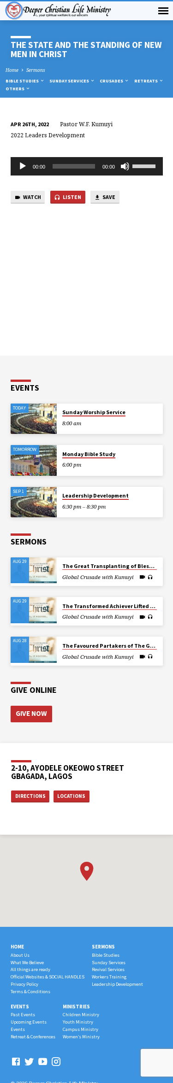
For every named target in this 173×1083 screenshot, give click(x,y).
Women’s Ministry (81, 1037)
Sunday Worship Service (93, 412)
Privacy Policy (24, 984)
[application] (87, 166)
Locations (71, 796)
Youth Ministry (78, 1022)
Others (15, 89)
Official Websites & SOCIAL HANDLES (47, 977)
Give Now (31, 713)
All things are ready (30, 969)
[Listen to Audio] (150, 577)
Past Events (23, 1015)
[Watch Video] (142, 576)
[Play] (22, 166)
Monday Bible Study (88, 454)
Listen (71, 196)
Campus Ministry (80, 1029)
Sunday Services (69, 81)
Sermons (35, 70)
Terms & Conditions (30, 992)
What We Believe (27, 963)
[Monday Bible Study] (34, 460)
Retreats (146, 81)
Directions (30, 796)
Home (12, 70)
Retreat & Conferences (33, 1037)
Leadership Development (95, 495)
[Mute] (125, 166)
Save (108, 196)
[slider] (145, 165)
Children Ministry (81, 1015)
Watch (31, 196)
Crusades (112, 81)
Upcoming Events (29, 1022)
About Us (20, 955)
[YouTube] (42, 1061)
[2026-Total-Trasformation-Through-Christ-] (34, 570)
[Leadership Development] (34, 502)
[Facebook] (16, 1061)
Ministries (76, 1006)
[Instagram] (56, 1061)
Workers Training (109, 977)
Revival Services (108, 969)
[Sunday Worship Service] (34, 419)
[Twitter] (29, 1061)
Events (20, 1006)
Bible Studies (23, 81)
